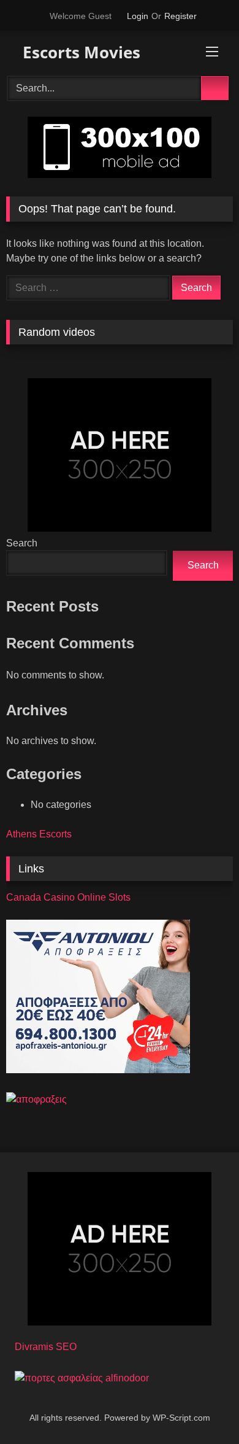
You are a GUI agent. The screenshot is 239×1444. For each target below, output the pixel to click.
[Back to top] (202, 1407)
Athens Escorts (39, 834)
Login (137, 16)
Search (21, 543)
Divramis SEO (46, 1346)
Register (180, 16)
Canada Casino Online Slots (68, 897)
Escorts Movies (79, 52)
